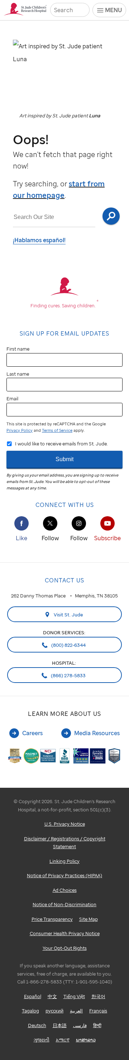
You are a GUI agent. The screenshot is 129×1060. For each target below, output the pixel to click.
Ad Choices (65, 890)
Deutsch (37, 1025)
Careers (32, 733)
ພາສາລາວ (86, 1039)
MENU (113, 10)
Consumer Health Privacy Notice (65, 933)
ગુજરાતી (41, 1039)
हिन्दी (97, 1025)
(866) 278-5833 (68, 675)
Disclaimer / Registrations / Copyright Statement (64, 842)
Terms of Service (57, 430)
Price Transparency (52, 919)
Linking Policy (64, 861)
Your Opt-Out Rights (65, 948)
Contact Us (64, 580)
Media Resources (97, 733)
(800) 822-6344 (68, 645)
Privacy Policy (19, 430)
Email (12, 398)
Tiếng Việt (74, 996)
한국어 (98, 996)
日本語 (60, 1025)
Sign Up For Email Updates (64, 333)
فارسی (80, 1025)
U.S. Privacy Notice (64, 824)
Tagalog (30, 1010)
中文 (52, 996)
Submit (64, 459)
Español (32, 996)
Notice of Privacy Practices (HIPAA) (64, 875)
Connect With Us (64, 505)
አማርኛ (63, 1039)
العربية (76, 1010)
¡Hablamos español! (39, 240)
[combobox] (54, 217)
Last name (17, 374)
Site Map (88, 919)
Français (98, 1010)
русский (54, 1010)
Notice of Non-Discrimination (64, 904)
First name (17, 349)
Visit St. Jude (68, 614)
